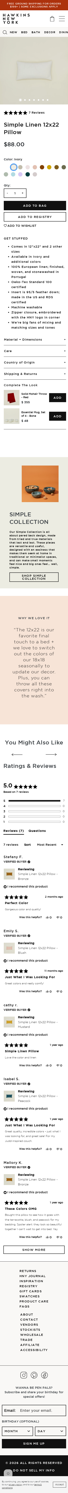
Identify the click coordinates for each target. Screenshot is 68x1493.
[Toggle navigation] (62, 18)
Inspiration (31, 1281)
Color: (8, 159)
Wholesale (31, 1334)
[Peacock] (28, 174)
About (26, 1314)
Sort (28, 844)
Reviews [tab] (13, 832)
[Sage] (6, 174)
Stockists (30, 1329)
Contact (29, 1319)
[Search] (5, 32)
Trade (26, 1339)
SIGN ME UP (34, 1443)
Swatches (29, 1296)
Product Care (34, 1301)
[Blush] (35, 167)
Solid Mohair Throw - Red (34, 395)
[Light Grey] (35, 174)
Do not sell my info (34, 1470)
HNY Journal (32, 1276)
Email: (10, 1410)
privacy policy (15, 1484)
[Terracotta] (42, 167)
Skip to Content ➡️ (15, 18)
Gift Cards (30, 1291)
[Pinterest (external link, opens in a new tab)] (34, 1375)
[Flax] (20, 167)
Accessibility (34, 1350)
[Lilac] (20, 174)
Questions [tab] (37, 832)
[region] (35, 406)
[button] (24, 112)
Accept (59, 1484)
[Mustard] (49, 167)
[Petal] (28, 167)
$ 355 (25, 402)
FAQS (24, 1306)
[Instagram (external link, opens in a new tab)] (23, 1375)
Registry (28, 1286)
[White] (6, 167)
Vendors (29, 1324)
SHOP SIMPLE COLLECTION (34, 577)
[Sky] (13, 174)
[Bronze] (56, 167)
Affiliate (29, 1345)
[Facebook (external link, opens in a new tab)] (44, 1375)
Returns (27, 1271)
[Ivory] (13, 167)
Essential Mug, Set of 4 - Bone (33, 414)
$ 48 (24, 420)
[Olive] (64, 167)
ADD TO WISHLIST (21, 225)
